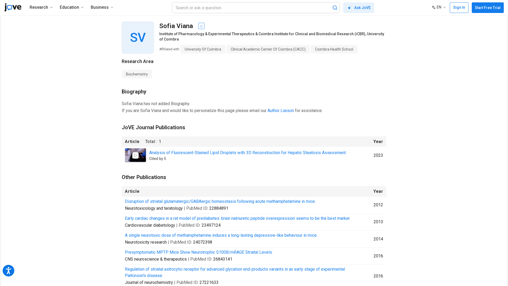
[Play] (135, 155)
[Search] (335, 7)
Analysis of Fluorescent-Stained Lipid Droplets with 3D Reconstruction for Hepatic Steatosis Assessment (247, 152)
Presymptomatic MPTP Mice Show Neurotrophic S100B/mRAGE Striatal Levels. (199, 252)
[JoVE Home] (12, 7)
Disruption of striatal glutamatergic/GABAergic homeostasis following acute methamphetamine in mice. (220, 201)
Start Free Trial (488, 8)
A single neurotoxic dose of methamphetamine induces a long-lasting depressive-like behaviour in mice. (221, 235)
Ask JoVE (362, 8)
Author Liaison (280, 110)
